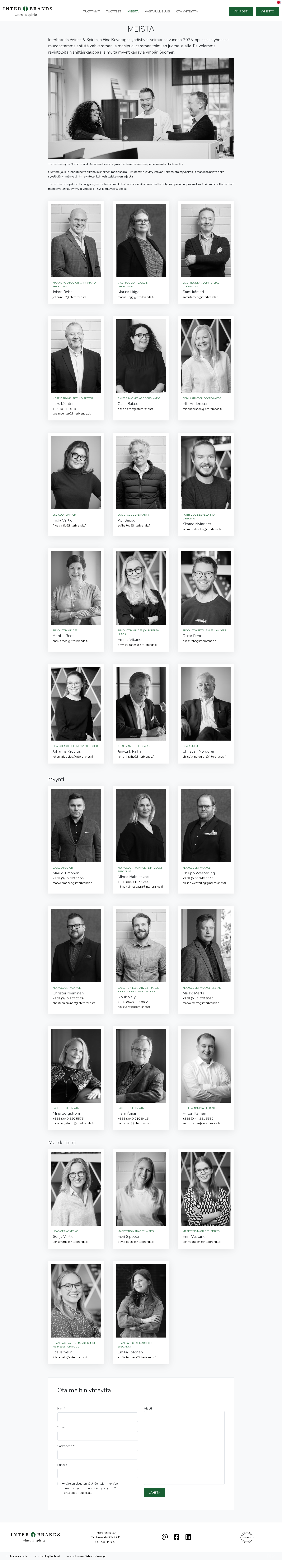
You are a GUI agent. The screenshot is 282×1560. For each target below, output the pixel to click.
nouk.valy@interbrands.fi (134, 1007)
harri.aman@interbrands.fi (134, 1123)
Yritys (61, 1427)
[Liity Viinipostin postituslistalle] (247, 1537)
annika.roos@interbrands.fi (70, 641)
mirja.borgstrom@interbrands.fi (73, 1123)
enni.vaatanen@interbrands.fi (202, 1242)
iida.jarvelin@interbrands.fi (70, 1357)
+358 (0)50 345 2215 (198, 878)
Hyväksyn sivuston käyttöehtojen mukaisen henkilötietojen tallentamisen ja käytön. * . (91, 1488)
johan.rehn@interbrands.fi (69, 297)
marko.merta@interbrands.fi (201, 1003)
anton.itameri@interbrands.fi (201, 1123)
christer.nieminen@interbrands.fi (74, 1003)
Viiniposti (241, 11)
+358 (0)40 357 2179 (68, 998)
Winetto (267, 11)
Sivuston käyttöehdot (47, 1556)
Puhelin (62, 1465)
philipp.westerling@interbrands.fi (204, 883)
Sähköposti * (65, 1446)
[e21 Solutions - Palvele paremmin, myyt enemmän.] (272, 1556)
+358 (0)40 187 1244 (133, 882)
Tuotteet (113, 11)
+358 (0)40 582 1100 (68, 878)
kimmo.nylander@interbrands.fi (203, 529)
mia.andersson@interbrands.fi (202, 409)
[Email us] (165, 1537)
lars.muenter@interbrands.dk (72, 413)
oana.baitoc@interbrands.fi (135, 409)
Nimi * (61, 1408)
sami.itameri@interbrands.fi (201, 297)
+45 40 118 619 (64, 409)
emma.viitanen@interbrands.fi (137, 645)
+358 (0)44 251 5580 (198, 1119)
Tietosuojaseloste (17, 1556)
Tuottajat (91, 11)
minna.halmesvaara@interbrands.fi (140, 887)
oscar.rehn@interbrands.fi (199, 641)
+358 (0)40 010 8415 (133, 1119)
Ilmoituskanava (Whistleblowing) (86, 1556)
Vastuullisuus (157, 11)
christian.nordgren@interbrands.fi (204, 757)
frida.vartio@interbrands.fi (70, 525)
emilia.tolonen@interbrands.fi (137, 1357)
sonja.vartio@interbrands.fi (70, 1242)
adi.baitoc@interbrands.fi (134, 525)
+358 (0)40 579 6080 (198, 998)
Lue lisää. (86, 1493)
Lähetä (154, 1493)
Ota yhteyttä (187, 11)
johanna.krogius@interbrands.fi (73, 757)
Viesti (148, 1408)
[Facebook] (176, 1537)
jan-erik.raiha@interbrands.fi (136, 757)
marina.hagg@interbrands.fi (136, 297)
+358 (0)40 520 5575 (68, 1119)
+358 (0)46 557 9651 (133, 1002)
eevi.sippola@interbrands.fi (136, 1242)
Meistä (133, 11)
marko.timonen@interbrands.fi (72, 883)
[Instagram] (188, 1537)
